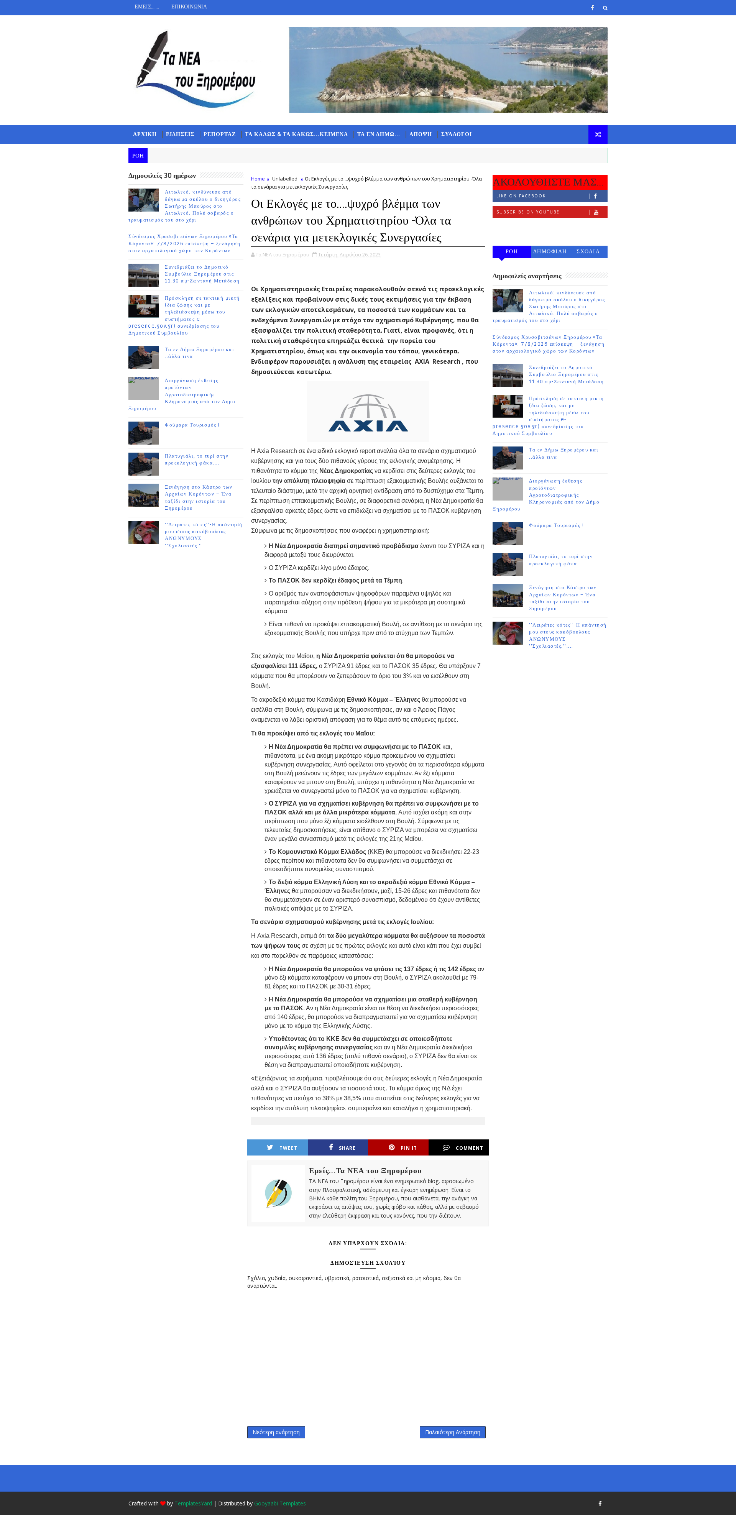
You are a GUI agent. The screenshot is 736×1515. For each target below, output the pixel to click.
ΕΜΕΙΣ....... (147, 6)
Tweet (288, 1148)
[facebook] (592, 7)
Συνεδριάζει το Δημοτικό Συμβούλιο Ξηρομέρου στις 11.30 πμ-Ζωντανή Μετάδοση (202, 274)
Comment (469, 1148)
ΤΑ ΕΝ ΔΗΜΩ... (378, 134)
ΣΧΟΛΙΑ (588, 251)
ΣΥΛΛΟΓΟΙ (456, 134)
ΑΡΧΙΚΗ (145, 134)
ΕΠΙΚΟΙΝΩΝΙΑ (189, 6)
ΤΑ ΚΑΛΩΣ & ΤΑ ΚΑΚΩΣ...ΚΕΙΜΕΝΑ (296, 134)
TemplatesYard (193, 1503)
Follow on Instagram (527, 228)
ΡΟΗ (512, 251)
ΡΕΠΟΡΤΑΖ (220, 134)
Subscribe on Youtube (528, 212)
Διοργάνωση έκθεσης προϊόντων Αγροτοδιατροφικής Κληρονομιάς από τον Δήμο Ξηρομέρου (181, 395)
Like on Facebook (521, 196)
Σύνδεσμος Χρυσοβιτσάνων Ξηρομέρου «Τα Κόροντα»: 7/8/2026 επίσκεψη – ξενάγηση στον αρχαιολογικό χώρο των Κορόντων (184, 243)
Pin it (409, 1148)
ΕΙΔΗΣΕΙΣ (180, 134)
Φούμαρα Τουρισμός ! (192, 425)
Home (258, 178)
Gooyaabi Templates (280, 1503)
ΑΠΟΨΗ (420, 134)
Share (347, 1148)
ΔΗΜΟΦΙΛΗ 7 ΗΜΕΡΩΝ (550, 253)
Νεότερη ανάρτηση (276, 1432)
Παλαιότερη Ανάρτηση (452, 1432)
